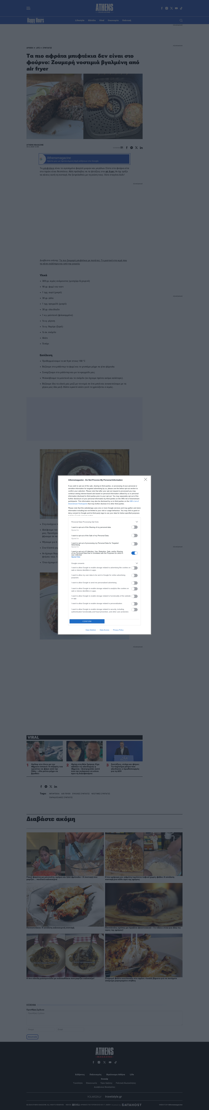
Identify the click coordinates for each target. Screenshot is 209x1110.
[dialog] (104, 555)
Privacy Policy (118, 630)
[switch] (134, 527)
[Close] (146, 480)
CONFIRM (87, 621)
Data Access (104, 630)
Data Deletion (91, 630)
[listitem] (104, 522)
